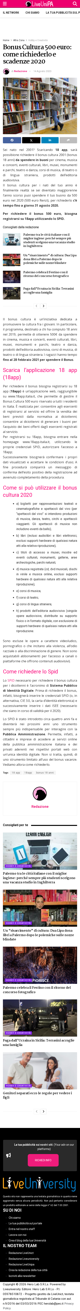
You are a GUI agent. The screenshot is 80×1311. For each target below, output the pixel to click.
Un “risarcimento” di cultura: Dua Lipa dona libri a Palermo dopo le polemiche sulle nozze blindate (50, 259)
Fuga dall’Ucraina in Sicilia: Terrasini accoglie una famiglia (48, 290)
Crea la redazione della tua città (28, 1270)
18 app (16, 772)
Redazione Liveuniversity (24, 1258)
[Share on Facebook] (12, 140)
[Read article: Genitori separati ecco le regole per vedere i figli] (40, 1070)
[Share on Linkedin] (50, 140)
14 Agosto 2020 (42, 71)
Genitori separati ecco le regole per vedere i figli (37, 1095)
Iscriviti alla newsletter (22, 1276)
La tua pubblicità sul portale (25, 1223)
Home (6, 40)
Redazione (20, 71)
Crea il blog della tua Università (27, 1240)
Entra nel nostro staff (22, 1229)
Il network (11, 12)
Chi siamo (32, 12)
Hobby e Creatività (38, 40)
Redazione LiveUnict (21, 1253)
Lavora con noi (17, 1234)
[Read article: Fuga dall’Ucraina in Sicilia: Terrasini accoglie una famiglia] (11, 293)
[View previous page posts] (36, 306)
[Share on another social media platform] (68, 140)
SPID (11, 680)
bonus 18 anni (45, 772)
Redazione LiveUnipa (21, 1264)
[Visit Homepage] (39, 4)
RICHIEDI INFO (43, 1160)
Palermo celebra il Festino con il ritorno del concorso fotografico (46, 274)
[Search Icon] (75, 4)
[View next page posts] (43, 306)
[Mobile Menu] (5, 4)
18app (28, 772)
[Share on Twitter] (31, 140)
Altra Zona (18, 40)
